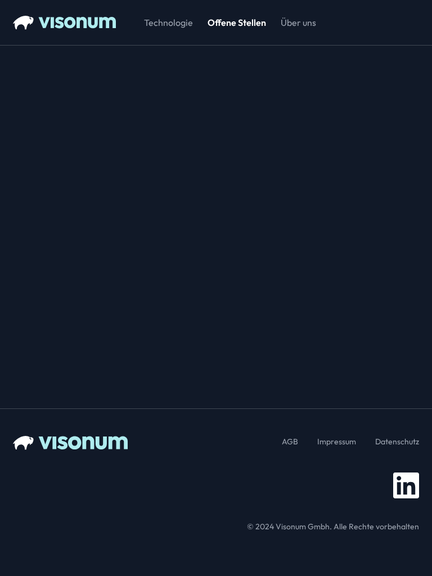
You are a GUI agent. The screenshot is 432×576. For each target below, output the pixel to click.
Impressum (336, 441)
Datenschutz (397, 441)
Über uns (298, 22)
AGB (290, 441)
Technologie (168, 22)
